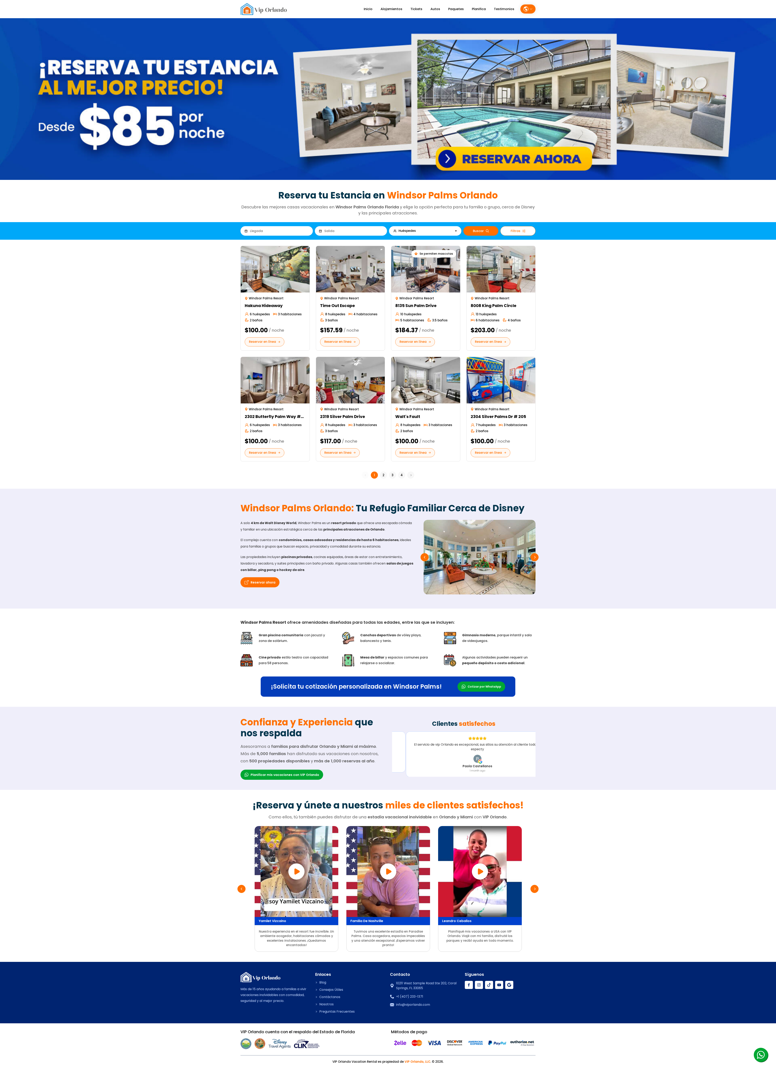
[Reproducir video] (296, 871)
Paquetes (456, 9)
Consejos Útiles (331, 989)
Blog (322, 982)
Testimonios (504, 9)
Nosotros (326, 1004)
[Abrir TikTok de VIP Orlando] (489, 985)
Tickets (416, 9)
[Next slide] (534, 557)
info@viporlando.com (413, 1004)
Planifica (479, 9)
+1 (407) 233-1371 (409, 996)
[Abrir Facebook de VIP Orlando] (469, 985)
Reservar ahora (263, 582)
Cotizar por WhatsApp (484, 687)
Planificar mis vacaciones (285, 775)
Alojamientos (391, 9)
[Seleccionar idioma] (528, 9)
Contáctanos (329, 997)
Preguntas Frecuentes (337, 1011)
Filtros (515, 231)
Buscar (478, 231)
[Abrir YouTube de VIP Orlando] (499, 985)
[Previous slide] (425, 557)
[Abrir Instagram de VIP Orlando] (479, 985)
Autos (435, 9)
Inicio (368, 9)
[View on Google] (464, 758)
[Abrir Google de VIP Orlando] (509, 985)
